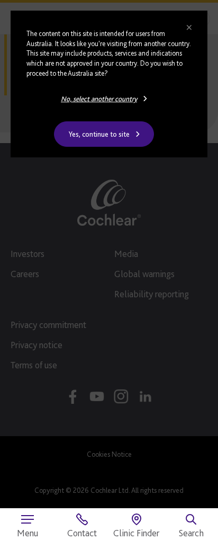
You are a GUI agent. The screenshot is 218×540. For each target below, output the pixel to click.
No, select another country (99, 98)
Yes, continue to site (99, 134)
